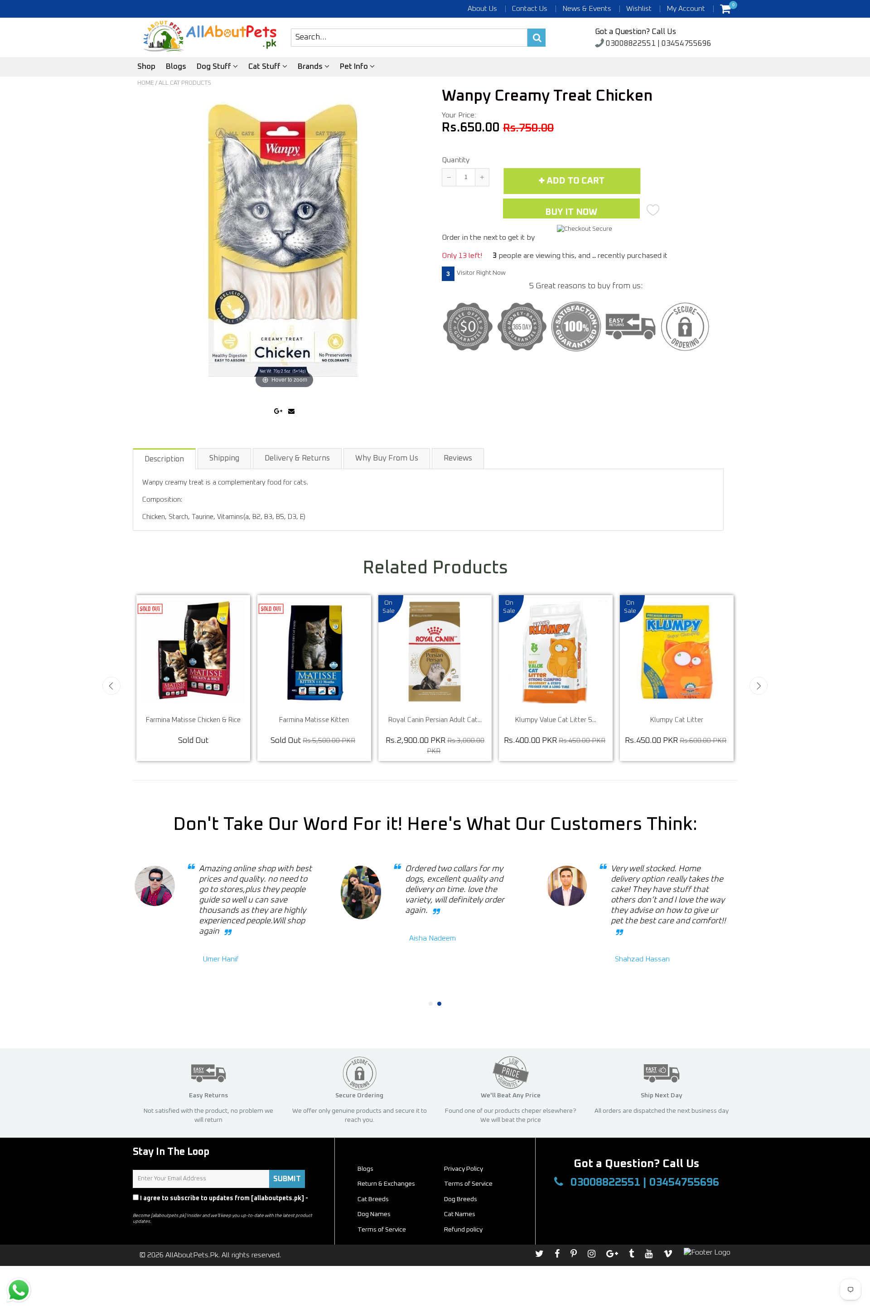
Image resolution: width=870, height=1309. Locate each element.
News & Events (586, 8)
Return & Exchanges (386, 1184)
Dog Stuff (215, 67)
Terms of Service (468, 1184)
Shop (146, 67)
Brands (311, 67)
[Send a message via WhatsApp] (19, 1290)
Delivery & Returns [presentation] (297, 458)
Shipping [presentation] (224, 458)
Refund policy (463, 1230)
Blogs (176, 67)
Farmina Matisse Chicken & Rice (325, 720)
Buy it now (571, 212)
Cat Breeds (373, 1199)
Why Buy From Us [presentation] (386, 458)
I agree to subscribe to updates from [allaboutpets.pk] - (220, 1202)
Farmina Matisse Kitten (446, 720)
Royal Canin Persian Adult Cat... (567, 720)
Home (145, 83)
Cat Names (459, 1214)
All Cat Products (185, 83)
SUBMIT (287, 1179)
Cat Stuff (265, 67)
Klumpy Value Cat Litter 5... (687, 720)
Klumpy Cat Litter (204, 720)
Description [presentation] (164, 459)
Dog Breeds (460, 1199)
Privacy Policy (155, 1206)
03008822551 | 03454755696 (657, 44)
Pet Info (355, 67)
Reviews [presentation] (458, 458)
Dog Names (374, 1214)
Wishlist (639, 8)
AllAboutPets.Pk (191, 1255)
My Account (686, 8)
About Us (482, 8)
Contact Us (529, 8)
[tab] (165, 458)
